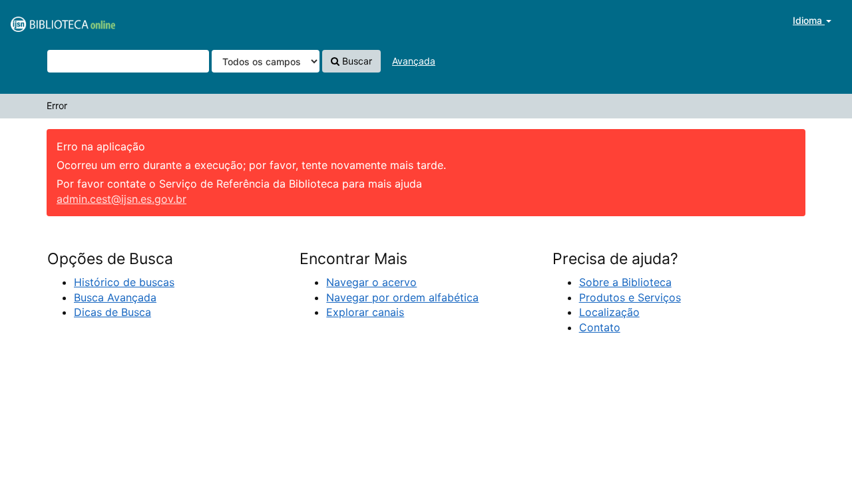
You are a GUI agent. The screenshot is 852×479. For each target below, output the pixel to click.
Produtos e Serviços (630, 297)
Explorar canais (365, 312)
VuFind (43, 21)
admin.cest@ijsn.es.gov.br (121, 199)
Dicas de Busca (112, 312)
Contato (599, 327)
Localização (609, 312)
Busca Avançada (115, 297)
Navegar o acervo (371, 282)
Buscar (355, 61)
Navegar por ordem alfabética (402, 297)
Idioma (809, 20)
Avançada (413, 61)
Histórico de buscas (124, 282)
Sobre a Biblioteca (625, 282)
